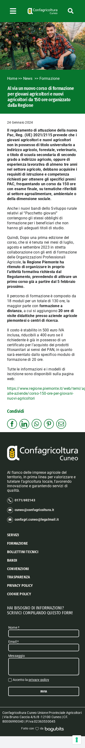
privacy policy (39, 680)
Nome (13, 627)
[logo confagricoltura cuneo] (42, 10)
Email (13, 641)
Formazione (49, 78)
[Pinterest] (49, 424)
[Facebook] (12, 424)
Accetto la (31, 680)
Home (12, 78)
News (28, 78)
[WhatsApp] (36, 424)
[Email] (61, 424)
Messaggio (16, 656)
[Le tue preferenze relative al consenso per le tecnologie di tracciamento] (76, 739)
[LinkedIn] (24, 424)
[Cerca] (70, 11)
